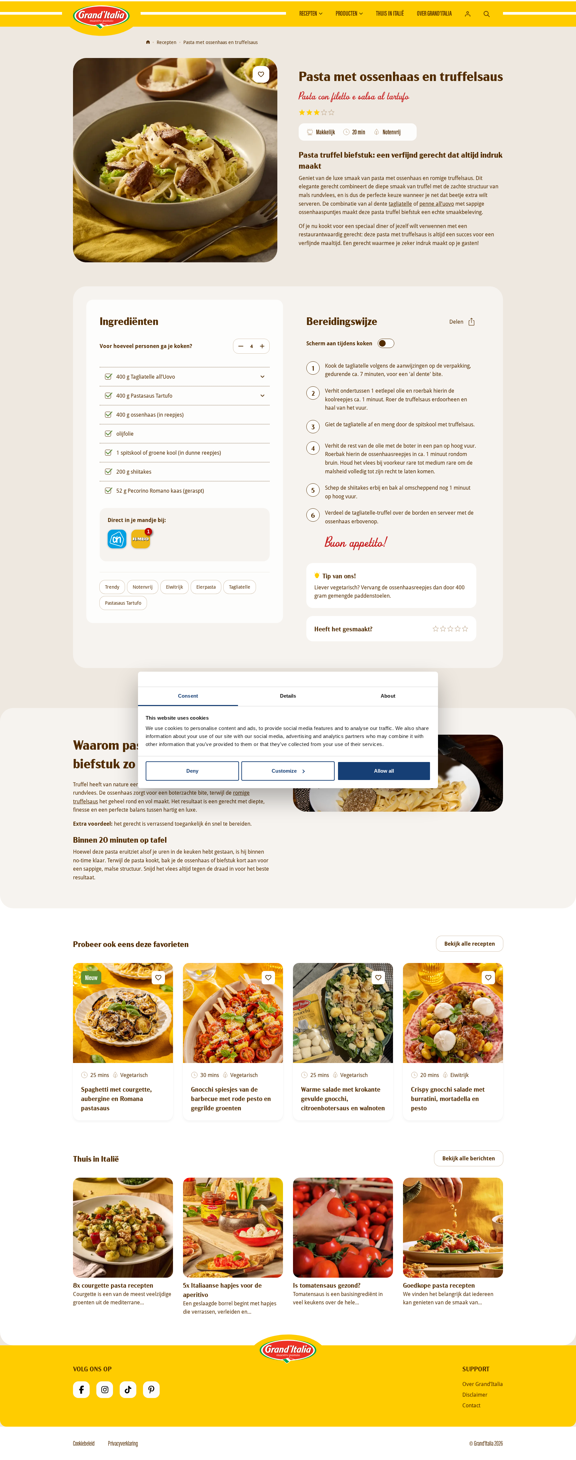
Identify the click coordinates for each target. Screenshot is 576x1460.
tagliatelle (400, 203)
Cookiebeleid (84, 1443)
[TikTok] (128, 1389)
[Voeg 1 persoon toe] (263, 346)
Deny (192, 771)
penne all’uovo (436, 203)
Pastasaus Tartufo (123, 603)
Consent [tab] (188, 696)
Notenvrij (143, 587)
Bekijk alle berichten (468, 1158)
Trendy (112, 587)
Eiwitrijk (174, 587)
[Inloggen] (467, 13)
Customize (284, 771)
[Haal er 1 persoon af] (239, 346)
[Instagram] (104, 1389)
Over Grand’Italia (434, 13)
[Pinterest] (151, 1389)
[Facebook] (81, 1389)
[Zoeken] (487, 13)
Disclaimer (474, 1394)
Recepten (308, 13)
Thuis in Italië (390, 13)
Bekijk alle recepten (469, 943)
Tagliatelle (239, 587)
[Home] (148, 42)
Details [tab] (288, 696)
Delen (456, 321)
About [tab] (388, 696)
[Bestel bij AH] (117, 539)
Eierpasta (206, 587)
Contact (471, 1405)
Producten (346, 13)
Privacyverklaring (123, 1443)
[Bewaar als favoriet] (261, 74)
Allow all (384, 771)
